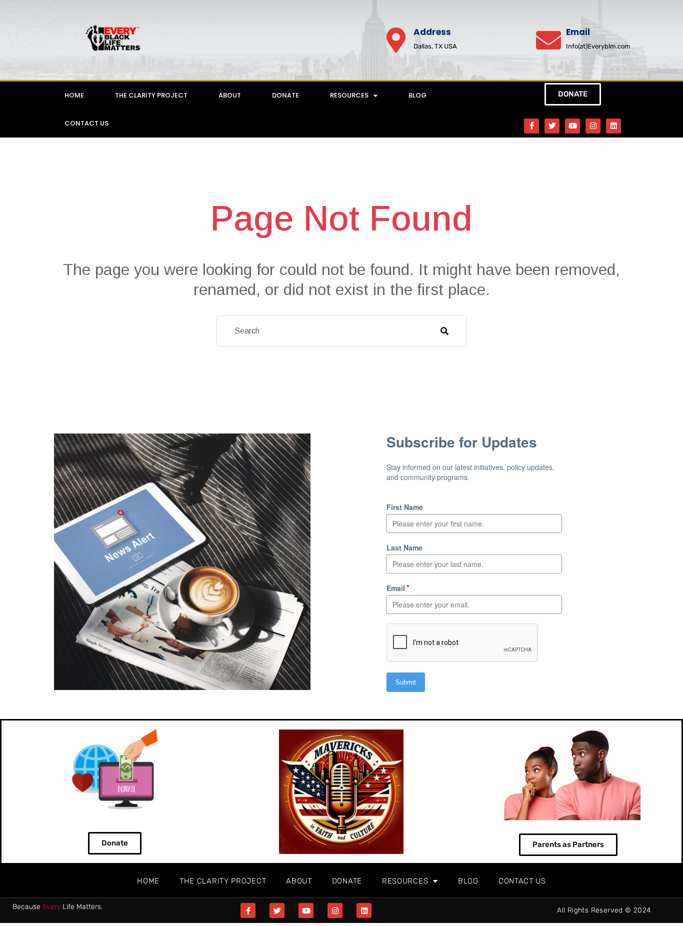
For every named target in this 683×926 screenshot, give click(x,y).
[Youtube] (572, 126)
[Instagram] (593, 126)
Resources (349, 95)
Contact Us (86, 123)
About (229, 95)
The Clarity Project (151, 95)
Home (74, 95)
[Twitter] (552, 126)
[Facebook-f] (531, 126)
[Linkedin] (613, 126)
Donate (285, 95)
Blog (417, 95)
